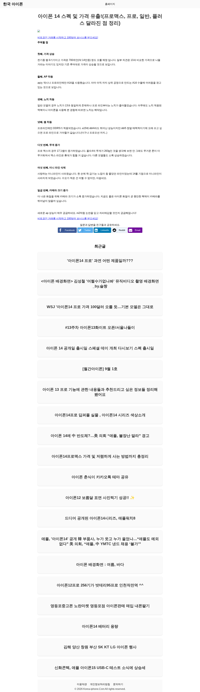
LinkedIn (105, 230)
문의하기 (118, 684)
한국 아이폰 (13, 4)
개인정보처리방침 (100, 684)
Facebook (70, 230)
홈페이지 (110, 4)
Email (137, 230)
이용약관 (82, 684)
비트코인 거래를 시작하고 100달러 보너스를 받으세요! (68, 37)
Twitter (87, 230)
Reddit (122, 230)
